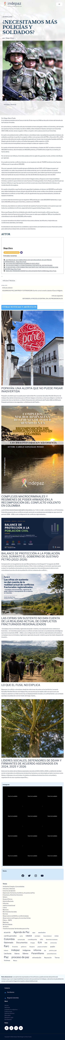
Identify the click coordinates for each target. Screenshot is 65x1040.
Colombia (9, 939)
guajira (52, 946)
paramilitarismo (51, 953)
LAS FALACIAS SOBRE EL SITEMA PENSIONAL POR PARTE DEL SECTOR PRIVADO (29, 265)
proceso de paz (20, 957)
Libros (5, 907)
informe (37, 950)
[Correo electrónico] (21, 252)
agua (33, 932)
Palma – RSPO (7, 920)
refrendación (36, 957)
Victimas (7, 960)
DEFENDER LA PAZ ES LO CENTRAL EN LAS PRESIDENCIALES (43, 298)
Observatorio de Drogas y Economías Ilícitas (17, 918)
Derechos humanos (51, 939)
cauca (29, 935)
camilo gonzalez (10, 936)
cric (41, 939)
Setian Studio (28, 1036)
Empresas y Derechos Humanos (13, 895)
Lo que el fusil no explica (20, 685)
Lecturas (7, 953)
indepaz (15, 950)
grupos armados (42, 946)
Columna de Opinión (9, 891)
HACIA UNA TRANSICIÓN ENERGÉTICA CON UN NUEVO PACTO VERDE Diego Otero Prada (31, 271)
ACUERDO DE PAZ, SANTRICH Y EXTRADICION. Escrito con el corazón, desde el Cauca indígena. (32, 290)
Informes (5, 903)
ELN (40, 942)
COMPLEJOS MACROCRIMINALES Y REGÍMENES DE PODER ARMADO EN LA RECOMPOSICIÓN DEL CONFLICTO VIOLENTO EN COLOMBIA (31, 501)
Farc (6, 946)
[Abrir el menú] (59, 4)
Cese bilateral (47, 936)
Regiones (6, 922)
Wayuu (15, 960)
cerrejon (37, 936)
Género (5, 897)
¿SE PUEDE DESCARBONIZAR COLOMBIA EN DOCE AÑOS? (22, 263)
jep (45, 950)
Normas (5, 914)
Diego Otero (8, 248)
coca (56, 936)
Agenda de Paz (21, 932)
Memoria (5, 910)
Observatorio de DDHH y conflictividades (16, 916)
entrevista (53, 943)
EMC (46, 943)
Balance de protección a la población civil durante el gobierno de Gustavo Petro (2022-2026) (30, 556)
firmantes (15, 946)
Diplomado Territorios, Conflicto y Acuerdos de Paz (19, 893)
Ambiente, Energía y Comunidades (13, 886)
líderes (25, 953)
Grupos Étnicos (7, 899)
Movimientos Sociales (10, 912)
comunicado (21, 939)
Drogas (32, 943)
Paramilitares (37, 953)
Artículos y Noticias (10, 104)
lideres (17, 954)
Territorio (6, 926)
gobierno (23, 946)
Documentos (21, 942)
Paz (6, 957)
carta (21, 936)
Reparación (48, 957)
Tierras (57, 957)
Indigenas (27, 950)
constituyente (32, 939)
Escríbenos (10, 992)
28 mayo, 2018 (4, 285)
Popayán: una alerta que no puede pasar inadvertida (32, 390)
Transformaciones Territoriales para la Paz (16, 928)
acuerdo (7, 932)
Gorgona (32, 946)
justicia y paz (53, 950)
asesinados (42, 932)
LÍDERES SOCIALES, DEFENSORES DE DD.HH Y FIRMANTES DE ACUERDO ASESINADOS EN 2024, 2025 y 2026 (31, 763)
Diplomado (8, 942)
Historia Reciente (8, 901)
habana (6, 950)
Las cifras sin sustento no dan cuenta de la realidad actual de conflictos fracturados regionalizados (30, 621)
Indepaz (15, 1036)
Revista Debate (7, 924)
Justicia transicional (9, 905)
